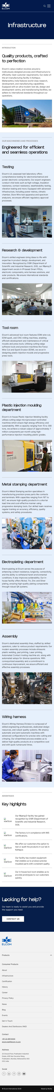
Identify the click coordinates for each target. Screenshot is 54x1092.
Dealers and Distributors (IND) (14, 1026)
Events (5, 1015)
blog (4, 1010)
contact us (13, 919)
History (5, 987)
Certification (7, 981)
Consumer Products (10, 964)
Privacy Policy (8, 998)
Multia (50, 1089)
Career (5, 992)
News (4, 1004)
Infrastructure (7, 976)
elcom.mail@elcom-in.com (11, 1042)
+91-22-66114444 (8, 1039)
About (4, 970)
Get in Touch (7, 1021)
